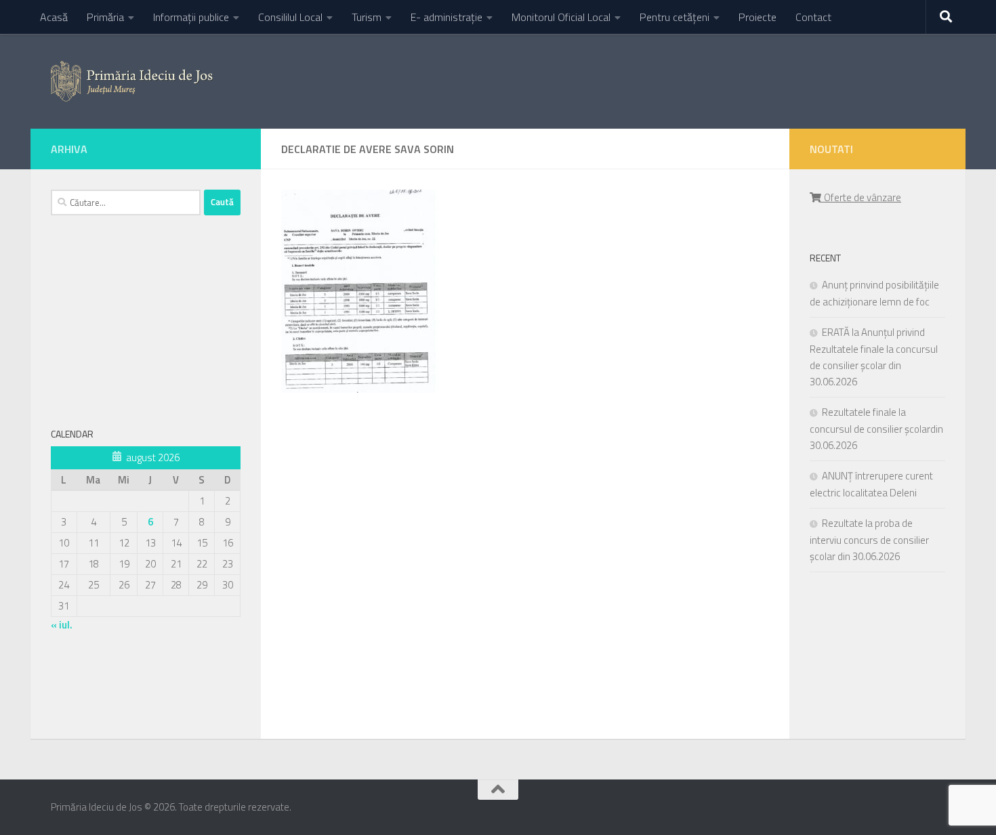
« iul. (61, 625)
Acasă (54, 17)
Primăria (105, 17)
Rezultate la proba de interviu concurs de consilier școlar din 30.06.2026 (869, 539)
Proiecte (757, 17)
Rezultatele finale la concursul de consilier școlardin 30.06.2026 (876, 428)
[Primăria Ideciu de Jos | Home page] (132, 81)
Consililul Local (290, 17)
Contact (813, 17)
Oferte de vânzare (860, 197)
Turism (366, 17)
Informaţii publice (191, 17)
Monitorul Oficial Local (561, 17)
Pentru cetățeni (674, 17)
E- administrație (446, 17)
